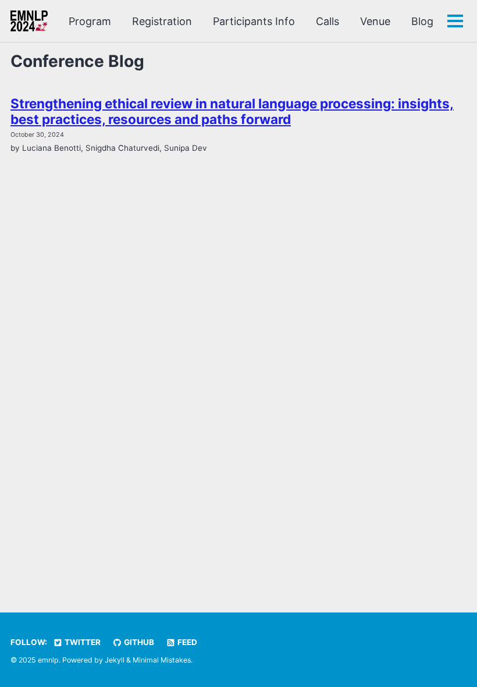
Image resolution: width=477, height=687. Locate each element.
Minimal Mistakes (162, 660)
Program (90, 21)
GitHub (138, 642)
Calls (327, 21)
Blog (422, 21)
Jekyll (114, 660)
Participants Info (254, 21)
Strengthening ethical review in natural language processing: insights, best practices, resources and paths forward (232, 111)
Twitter (82, 642)
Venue (375, 21)
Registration (162, 21)
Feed (186, 642)
